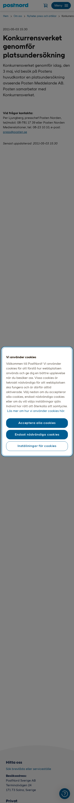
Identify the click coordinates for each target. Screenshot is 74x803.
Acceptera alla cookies (37, 423)
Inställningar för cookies (37, 446)
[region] (37, 401)
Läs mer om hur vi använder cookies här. (36, 411)
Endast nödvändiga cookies (37, 434)
